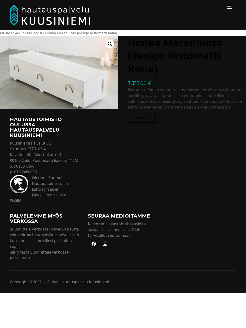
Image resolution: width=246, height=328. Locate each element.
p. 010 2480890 (23, 172)
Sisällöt (16, 200)
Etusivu (6, 32)
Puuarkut (34, 32)
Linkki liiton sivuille (49, 195)
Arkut (19, 32)
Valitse (141, 118)
